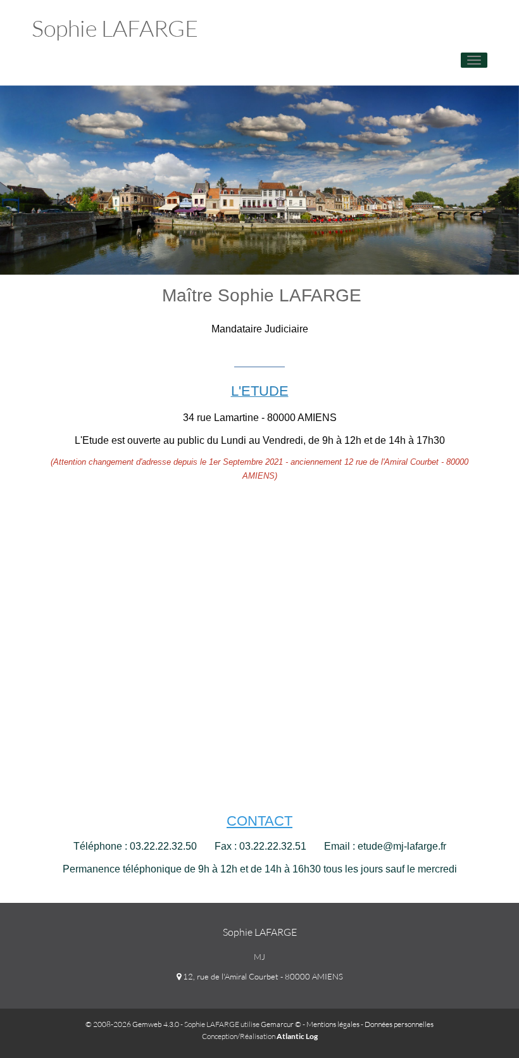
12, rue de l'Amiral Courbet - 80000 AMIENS (262, 976)
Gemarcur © (281, 1024)
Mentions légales (333, 1024)
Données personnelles (399, 1024)
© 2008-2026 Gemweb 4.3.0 (132, 1024)
